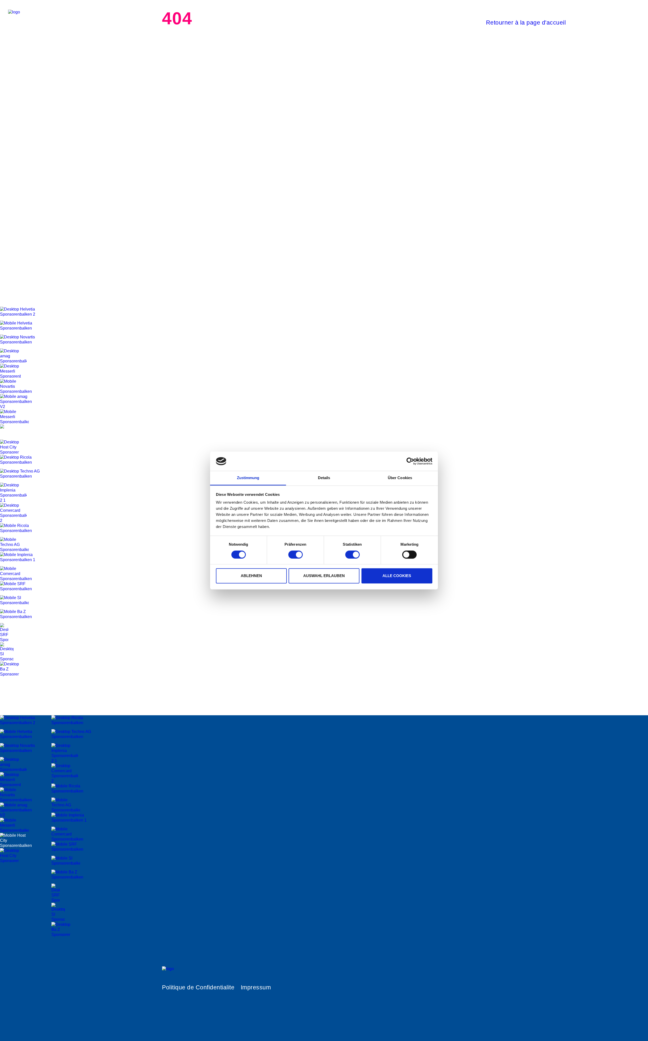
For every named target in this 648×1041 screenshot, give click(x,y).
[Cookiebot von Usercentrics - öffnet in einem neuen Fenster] (410, 461)
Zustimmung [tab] (248, 478)
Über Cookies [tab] (400, 478)
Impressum (256, 987)
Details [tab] (324, 478)
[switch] (295, 554)
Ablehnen (251, 576)
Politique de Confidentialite (198, 987)
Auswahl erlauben (324, 576)
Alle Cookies (396, 576)
